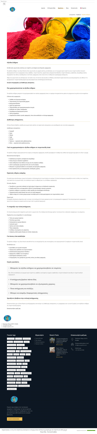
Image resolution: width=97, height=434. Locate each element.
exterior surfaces (11, 345)
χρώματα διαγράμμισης (24, 385)
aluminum (18, 338)
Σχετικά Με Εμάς (39, 338)
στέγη (19, 379)
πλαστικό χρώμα (11, 379)
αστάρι (27, 360)
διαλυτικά (24, 367)
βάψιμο (19, 363)
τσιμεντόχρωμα (11, 382)
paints (19, 348)
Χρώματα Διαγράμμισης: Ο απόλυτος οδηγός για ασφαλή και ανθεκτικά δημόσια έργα (62, 341)
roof (18, 351)
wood (28, 354)
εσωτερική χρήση (21, 370)
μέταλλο (17, 373)
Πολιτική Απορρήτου (40, 342)
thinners (16, 354)
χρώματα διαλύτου (11, 389)
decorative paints (18, 341)
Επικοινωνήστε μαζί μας (14, 308)
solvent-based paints (26, 351)
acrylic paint (10, 338)
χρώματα (24, 382)
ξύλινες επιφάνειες (18, 376)
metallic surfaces (11, 348)
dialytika (26, 341)
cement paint (26, 338)
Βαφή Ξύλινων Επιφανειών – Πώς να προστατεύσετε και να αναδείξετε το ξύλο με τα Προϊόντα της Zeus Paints (62, 351)
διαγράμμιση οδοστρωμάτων (13, 367)
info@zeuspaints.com (81, 345)
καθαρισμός (10, 373)
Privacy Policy (43, 432)
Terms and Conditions (52, 432)
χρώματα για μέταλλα (12, 385)
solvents (10, 354)
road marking (11, 351)
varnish (22, 354)
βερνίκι (25, 363)
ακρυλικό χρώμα (11, 360)
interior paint (20, 345)
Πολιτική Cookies (39, 344)
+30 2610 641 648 (79, 350)
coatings (10, 341)
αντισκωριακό (20, 360)
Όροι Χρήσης (38, 340)
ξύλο (26, 376)
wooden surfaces (11, 357)
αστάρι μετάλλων (11, 363)
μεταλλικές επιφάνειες (26, 373)
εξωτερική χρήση (11, 370)
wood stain (20, 357)
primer (25, 348)
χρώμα (18, 382)
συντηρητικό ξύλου (26, 379)
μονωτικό (10, 376)
